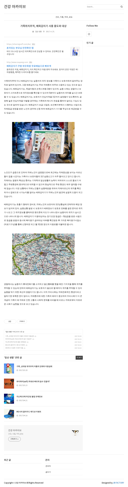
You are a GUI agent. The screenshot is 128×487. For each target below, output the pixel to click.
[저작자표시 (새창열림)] (28, 321)
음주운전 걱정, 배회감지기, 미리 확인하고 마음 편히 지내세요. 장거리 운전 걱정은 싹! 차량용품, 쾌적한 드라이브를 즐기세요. (42, 70)
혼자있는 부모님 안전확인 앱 (20, 48)
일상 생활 (38, 32)
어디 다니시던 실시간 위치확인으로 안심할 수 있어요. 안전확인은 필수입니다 (35, 52)
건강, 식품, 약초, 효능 (64, 17)
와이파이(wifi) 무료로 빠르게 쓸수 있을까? (18, 339)
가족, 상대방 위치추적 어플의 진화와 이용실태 (19, 336)
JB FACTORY (118, 483)
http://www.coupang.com (17, 62)
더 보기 (79, 358)
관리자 (48, 466)
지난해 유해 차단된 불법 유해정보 (15, 342)
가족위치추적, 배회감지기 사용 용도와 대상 (43, 26)
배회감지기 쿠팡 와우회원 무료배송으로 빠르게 (29, 66)
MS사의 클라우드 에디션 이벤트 (15, 345)
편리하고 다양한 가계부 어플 (14, 348)
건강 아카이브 (15, 430)
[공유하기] (13, 321)
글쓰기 (48, 472)
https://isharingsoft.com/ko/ (19, 44)
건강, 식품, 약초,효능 (15, 434)
